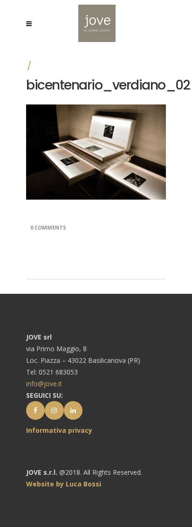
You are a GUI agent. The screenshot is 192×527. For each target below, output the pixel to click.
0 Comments (48, 227)
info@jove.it (44, 383)
